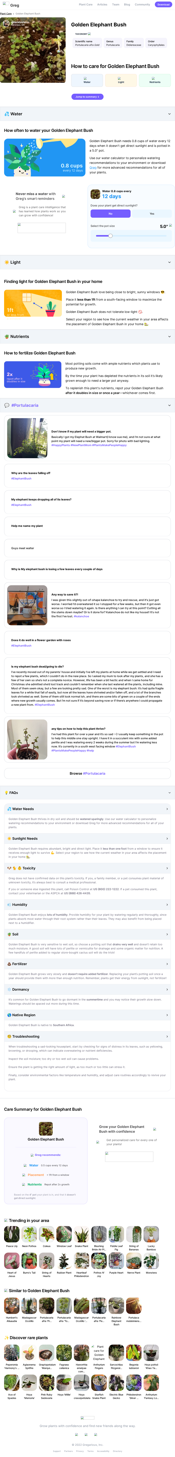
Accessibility (103, 1451)
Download (164, 4)
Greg (93, 167)
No (110, 213)
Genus (109, 41)
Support (57, 1451)
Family (130, 41)
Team (115, 4)
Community (142, 4)
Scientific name (83, 41)
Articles (102, 4)
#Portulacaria (24, 405)
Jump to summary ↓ (87, 96)
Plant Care (85, 4)
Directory (117, 1451)
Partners (68, 1451)
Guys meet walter (22, 548)
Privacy (80, 1451)
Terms (90, 1451)
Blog (127, 4)
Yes (152, 213)
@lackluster (19, 22)
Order (151, 41)
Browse (87, 773)
